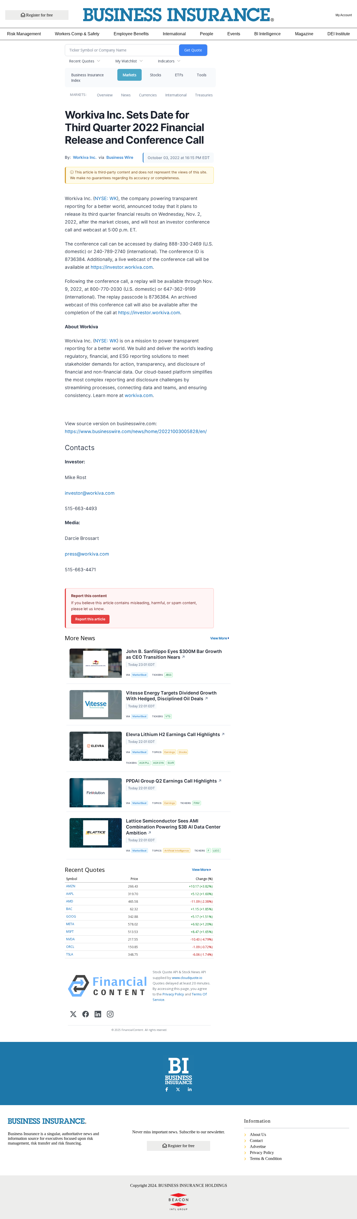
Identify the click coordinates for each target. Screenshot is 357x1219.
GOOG (71, 916)
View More (218, 638)
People (206, 34)
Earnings (169, 752)
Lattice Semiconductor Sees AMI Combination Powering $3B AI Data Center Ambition (173, 827)
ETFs (179, 74)
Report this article (90, 619)
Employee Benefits (131, 34)
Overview (105, 94)
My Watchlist (126, 61)
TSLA (69, 954)
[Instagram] (110, 1014)
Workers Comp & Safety (77, 34)
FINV (197, 803)
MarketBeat (140, 674)
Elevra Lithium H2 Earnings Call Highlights (175, 734)
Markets (129, 74)
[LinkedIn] (98, 1014)
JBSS (168, 674)
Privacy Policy (173, 994)
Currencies (148, 94)
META (70, 924)
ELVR (171, 762)
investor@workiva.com (89, 493)
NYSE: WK (106, 198)
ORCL (70, 946)
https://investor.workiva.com (122, 267)
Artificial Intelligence (176, 850)
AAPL (70, 893)
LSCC (216, 850)
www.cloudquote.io (187, 977)
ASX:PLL (144, 762)
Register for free (39, 15)
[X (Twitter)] (73, 1014)
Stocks (155, 74)
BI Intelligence (267, 34)
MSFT (70, 931)
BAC (69, 909)
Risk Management (24, 34)
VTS (167, 716)
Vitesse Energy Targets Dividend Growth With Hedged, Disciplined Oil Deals (171, 696)
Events (233, 34)
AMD (69, 901)
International (174, 34)
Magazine (304, 34)
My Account (344, 15)
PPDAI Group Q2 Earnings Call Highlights (174, 781)
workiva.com (139, 395)
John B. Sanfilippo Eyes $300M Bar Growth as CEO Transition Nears (174, 654)
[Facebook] (85, 1014)
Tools (201, 74)
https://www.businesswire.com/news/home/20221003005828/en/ (136, 431)
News (126, 94)
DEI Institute (338, 34)
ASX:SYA (158, 762)
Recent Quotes (81, 61)
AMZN (70, 886)
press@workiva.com (87, 554)
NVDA (70, 939)
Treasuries (204, 94)
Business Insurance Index (87, 77)
